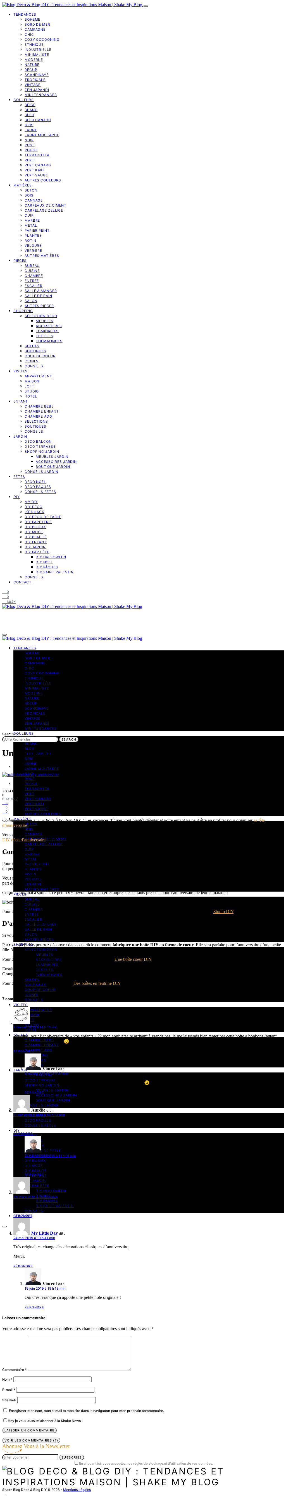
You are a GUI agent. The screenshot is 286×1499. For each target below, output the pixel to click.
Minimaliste (37, 54)
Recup (31, 70)
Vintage (32, 85)
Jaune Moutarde (42, 135)
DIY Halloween (51, 557)
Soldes (32, 346)
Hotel (31, 396)
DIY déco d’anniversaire (24, 839)
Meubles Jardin (52, 456)
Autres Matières (42, 255)
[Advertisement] (143, 689)
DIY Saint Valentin (55, 572)
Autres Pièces (39, 306)
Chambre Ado (38, 416)
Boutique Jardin (53, 466)
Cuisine (32, 271)
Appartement (38, 376)
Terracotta (37, 155)
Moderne (34, 60)
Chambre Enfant (42, 411)
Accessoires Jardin (56, 461)
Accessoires (49, 326)
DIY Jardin (35, 547)
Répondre (23, 1051)
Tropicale (35, 80)
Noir (29, 140)
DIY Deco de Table (43, 517)
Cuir (29, 215)
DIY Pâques (47, 567)
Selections (36, 421)
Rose (30, 145)
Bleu (29, 115)
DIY (16, 497)
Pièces (20, 260)
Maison (32, 381)
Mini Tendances (41, 95)
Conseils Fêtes (40, 492)
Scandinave (37, 75)
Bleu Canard (38, 120)
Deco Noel (35, 482)
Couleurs (23, 100)
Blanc (31, 110)
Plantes (33, 235)
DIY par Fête (37, 552)
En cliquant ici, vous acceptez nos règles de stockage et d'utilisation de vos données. (146, 1463)
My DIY (31, 502)
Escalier (33, 286)
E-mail (8, 1390)
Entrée (32, 281)
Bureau (32, 266)
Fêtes (19, 477)
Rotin (30, 240)
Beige (30, 105)
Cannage (34, 200)
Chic (29, 34)
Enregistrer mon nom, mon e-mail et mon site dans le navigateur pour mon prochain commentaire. (86, 1411)
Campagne (35, 29)
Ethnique (34, 44)
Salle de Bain (38, 296)
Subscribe (71, 1457)
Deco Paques (38, 487)
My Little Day (44, 1233)
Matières (22, 185)
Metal (31, 225)
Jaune (31, 130)
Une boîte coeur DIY (133, 959)
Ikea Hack (34, 512)
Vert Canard (38, 165)
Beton (31, 190)
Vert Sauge (36, 175)
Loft (29, 386)
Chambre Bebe (39, 406)
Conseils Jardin (41, 472)
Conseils (34, 366)
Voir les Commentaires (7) (31, 1440)
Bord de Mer (37, 24)
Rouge (31, 150)
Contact (22, 582)
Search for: (11, 734)
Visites (20, 371)
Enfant (20, 401)
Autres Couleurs (43, 180)
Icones (32, 361)
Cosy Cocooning (42, 39)
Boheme (32, 19)
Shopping (23, 311)
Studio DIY (223, 911)
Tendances (24, 14)
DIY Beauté (36, 537)
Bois (29, 195)
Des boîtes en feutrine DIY (97, 983)
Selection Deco (41, 316)
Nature (32, 65)
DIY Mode (34, 532)
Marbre (32, 220)
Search (68, 739)
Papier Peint (37, 230)
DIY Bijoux (35, 527)
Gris (29, 125)
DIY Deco (33, 507)
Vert (29, 160)
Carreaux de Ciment (45, 205)
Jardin (20, 436)
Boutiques (35, 351)
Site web (9, 1400)
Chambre (34, 276)
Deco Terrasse (40, 446)
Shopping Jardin (42, 451)
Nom (7, 1379)
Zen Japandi (37, 90)
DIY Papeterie (38, 522)
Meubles (44, 321)
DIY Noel (44, 562)
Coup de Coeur (40, 356)
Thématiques (49, 341)
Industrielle (38, 49)
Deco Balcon (38, 441)
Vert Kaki (34, 170)
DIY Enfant (36, 542)
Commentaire (14, 1370)
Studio (32, 391)
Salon (31, 301)
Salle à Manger (41, 291)
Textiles (44, 336)
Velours (33, 245)
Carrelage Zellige (44, 210)
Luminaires (47, 331)
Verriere (33, 250)
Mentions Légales (77, 1490)
